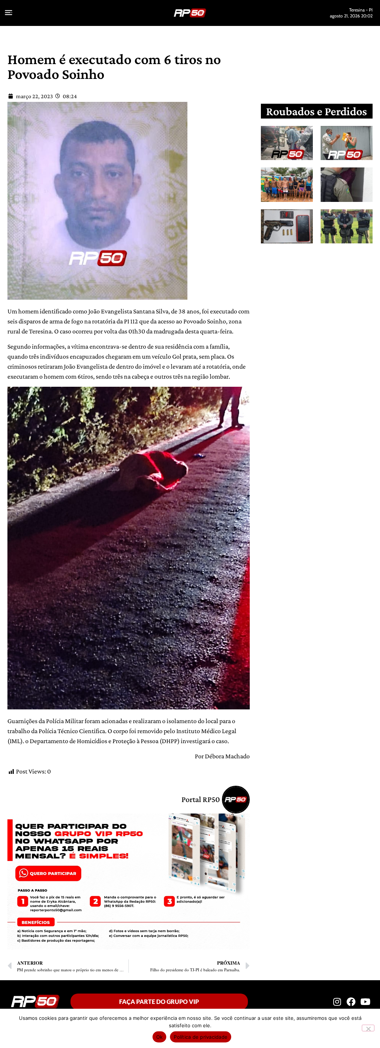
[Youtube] (365, 1001)
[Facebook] (351, 1001)
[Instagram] (337, 1001)
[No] (368, 1028)
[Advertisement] (322, 308)
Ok (159, 1037)
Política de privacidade (200, 1037)
